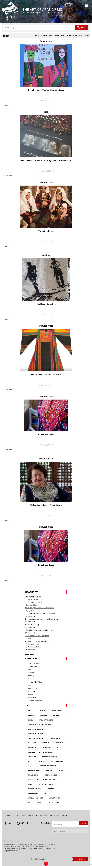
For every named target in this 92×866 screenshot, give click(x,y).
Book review (46, 41)
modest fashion (57, 761)
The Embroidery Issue (33, 597)
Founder (31, 673)
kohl (30, 761)
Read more (8, 105)
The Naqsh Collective (46, 304)
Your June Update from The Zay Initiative (40, 613)
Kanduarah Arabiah (49, 757)
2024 (57, 35)
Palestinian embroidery (48, 766)
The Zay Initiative (34, 789)
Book (46, 111)
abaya (30, 711)
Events (30, 670)
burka (30, 720)
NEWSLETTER (46, 815)
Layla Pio (41, 761)
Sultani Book (33, 775)
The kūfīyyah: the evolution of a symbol (39, 630)
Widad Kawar (54, 803)
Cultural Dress (46, 182)
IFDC (58, 748)
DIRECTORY (33, 815)
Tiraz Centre (33, 793)
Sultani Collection (52, 775)
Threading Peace (46, 231)
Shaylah (49, 770)
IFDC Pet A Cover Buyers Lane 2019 (40, 752)
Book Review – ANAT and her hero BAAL (46, 90)
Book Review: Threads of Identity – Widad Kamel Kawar (46, 160)
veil (29, 803)
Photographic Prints (35, 682)
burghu (56, 715)
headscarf (47, 748)
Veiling (40, 803)
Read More (29, 654)
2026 (45, 35)
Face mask (46, 743)
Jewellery (31, 676)
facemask (59, 743)
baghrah (43, 715)
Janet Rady (32, 757)
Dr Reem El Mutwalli (36, 738)
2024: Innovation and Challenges (37, 636)
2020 (81, 35)
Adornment (32, 691)
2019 (87, 35)
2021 (75, 35)
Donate (80, 858)
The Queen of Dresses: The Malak (46, 374)
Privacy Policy (9, 841)
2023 (63, 35)
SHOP (64, 815)
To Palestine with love (33, 647)
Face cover (32, 743)
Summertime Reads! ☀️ (33, 602)
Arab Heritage (57, 711)
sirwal (61, 770)
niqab (30, 766)
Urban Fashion (54, 798)
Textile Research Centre (46, 780)
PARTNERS (21, 815)
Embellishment (55, 738)
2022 (69, 35)
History (30, 694)
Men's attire (32, 697)
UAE (45, 793)
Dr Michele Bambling (36, 734)
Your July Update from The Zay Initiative (39, 608)
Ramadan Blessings (32, 624)
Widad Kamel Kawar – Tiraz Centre (46, 505)
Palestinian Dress (46, 434)
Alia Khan (42, 711)
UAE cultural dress (35, 798)
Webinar (46, 255)
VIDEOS (57, 815)
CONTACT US (9, 815)
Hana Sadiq (32, 748)
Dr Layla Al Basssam (35, 729)
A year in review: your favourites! (37, 641)
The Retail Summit (46, 784)
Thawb (30, 784)
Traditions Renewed (35, 701)
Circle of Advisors (46, 458)
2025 (51, 35)
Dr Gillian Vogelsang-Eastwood (40, 725)
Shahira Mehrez (34, 770)
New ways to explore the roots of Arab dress (41, 619)
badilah (31, 715)
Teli (29, 780)
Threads (50, 789)
